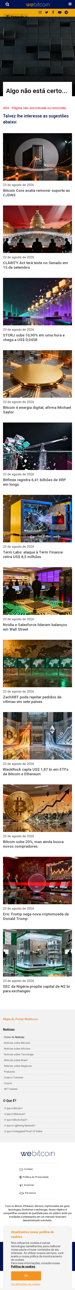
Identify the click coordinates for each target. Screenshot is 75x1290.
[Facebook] (53, 13)
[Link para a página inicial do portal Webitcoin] (38, 1153)
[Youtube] (60, 13)
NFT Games (11, 1089)
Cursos (8, 1083)
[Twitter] (47, 13)
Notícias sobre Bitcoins (17, 1043)
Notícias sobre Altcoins (17, 1049)
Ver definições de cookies (25, 1284)
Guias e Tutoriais (13, 1077)
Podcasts (9, 1072)
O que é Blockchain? (15, 1120)
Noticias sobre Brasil (15, 1060)
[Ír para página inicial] (37, 4)
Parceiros (30, 1193)
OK (26, 1276)
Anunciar (28, 1185)
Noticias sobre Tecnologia (19, 1054)
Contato (28, 1169)
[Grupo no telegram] (66, 13)
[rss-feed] (53, 21)
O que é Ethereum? (14, 1114)
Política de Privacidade (35, 1177)
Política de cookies (23, 1266)
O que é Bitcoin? (13, 1108)
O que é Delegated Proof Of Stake (23, 1131)
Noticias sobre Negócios (18, 1066)
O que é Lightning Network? (19, 1125)
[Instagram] (40, 13)
